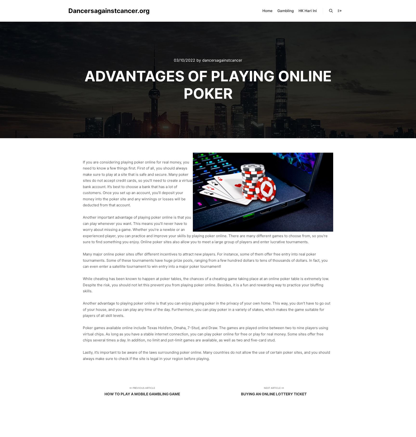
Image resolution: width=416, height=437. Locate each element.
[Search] (331, 11)
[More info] (339, 11)
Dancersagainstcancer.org (92, 10)
